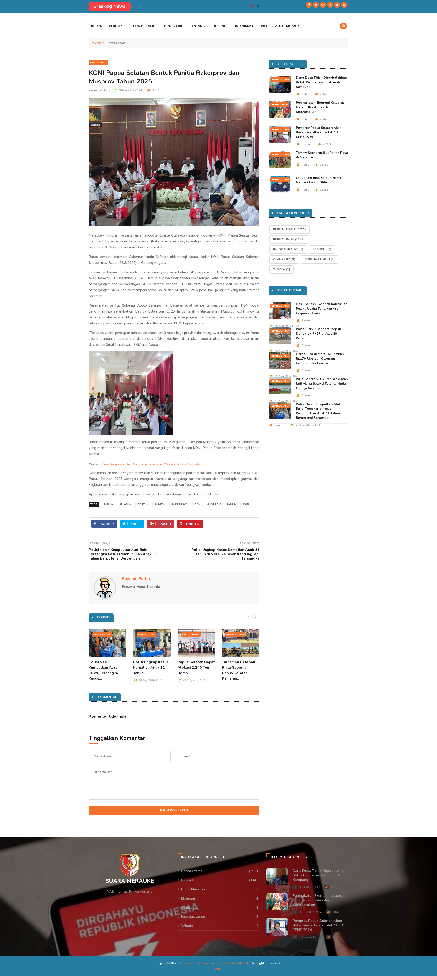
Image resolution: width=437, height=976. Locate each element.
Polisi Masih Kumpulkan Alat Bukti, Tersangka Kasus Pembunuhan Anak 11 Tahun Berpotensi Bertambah (318, 411)
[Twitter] (316, 5)
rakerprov (179, 504)
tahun (231, 504)
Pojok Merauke (142, 26)
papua (108, 504)
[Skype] (344, 5)
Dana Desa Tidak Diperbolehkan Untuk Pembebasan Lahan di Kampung (321, 82)
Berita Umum (280, 104)
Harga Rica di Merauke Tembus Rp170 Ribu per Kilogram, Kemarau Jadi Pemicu (320, 358)
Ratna (305, 94)
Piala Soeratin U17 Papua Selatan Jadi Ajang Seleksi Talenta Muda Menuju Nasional (193, 6)
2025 (245, 504)
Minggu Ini (173, 26)
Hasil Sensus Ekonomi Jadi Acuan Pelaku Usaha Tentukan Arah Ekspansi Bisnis (321, 308)
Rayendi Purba (98, 90)
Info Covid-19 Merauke (281, 26)
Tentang (197, 26)
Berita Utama (98, 62)
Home (99, 26)
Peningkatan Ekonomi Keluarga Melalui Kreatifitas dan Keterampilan (320, 107)
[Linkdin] (330, 5)
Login (218, 968)
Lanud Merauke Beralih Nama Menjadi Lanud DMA (318, 180)
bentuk (142, 504)
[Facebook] (309, 5)
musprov (214, 504)
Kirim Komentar (174, 810)
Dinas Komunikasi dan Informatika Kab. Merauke (217, 963)
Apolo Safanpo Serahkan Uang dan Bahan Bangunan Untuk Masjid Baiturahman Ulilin (151, 464)
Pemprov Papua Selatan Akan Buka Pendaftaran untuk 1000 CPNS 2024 (319, 132)
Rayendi (307, 144)
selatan (125, 504)
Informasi (244, 26)
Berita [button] (115, 26)
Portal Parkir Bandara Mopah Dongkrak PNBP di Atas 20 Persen (318, 333)
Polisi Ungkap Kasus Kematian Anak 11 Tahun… (151, 668)
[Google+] (323, 5)
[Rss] (337, 5)
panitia (160, 504)
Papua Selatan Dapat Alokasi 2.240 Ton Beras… (196, 668)
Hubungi (220, 26)
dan (197, 504)
